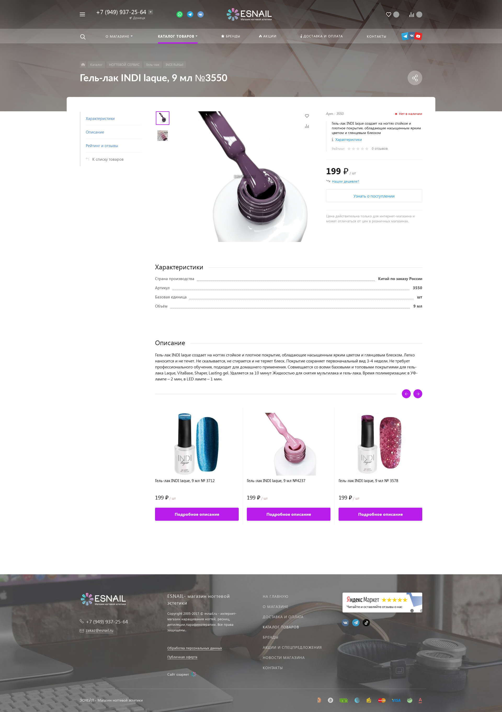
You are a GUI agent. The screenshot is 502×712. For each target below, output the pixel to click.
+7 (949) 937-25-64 (121, 12)
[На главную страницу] (249, 13)
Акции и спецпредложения (292, 647)
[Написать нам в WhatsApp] (181, 13)
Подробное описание (197, 514)
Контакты (273, 667)
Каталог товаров (281, 626)
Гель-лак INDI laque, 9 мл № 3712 (185, 480)
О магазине (275, 606)
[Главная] (83, 64)
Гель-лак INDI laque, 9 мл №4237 (276, 480)
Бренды (270, 637)
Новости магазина (284, 657)
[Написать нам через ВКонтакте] (200, 13)
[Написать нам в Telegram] (192, 13)
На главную (275, 596)
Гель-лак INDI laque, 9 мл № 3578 (368, 480)
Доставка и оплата (283, 616)
